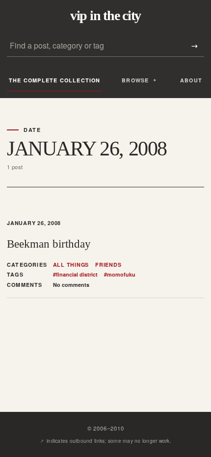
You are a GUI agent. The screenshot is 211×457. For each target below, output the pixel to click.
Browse (135, 80)
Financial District (75, 274)
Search (194, 45)
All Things (71, 264)
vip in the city (105, 16)
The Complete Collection (55, 80)
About (191, 80)
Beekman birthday (49, 243)
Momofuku (119, 274)
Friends (108, 264)
